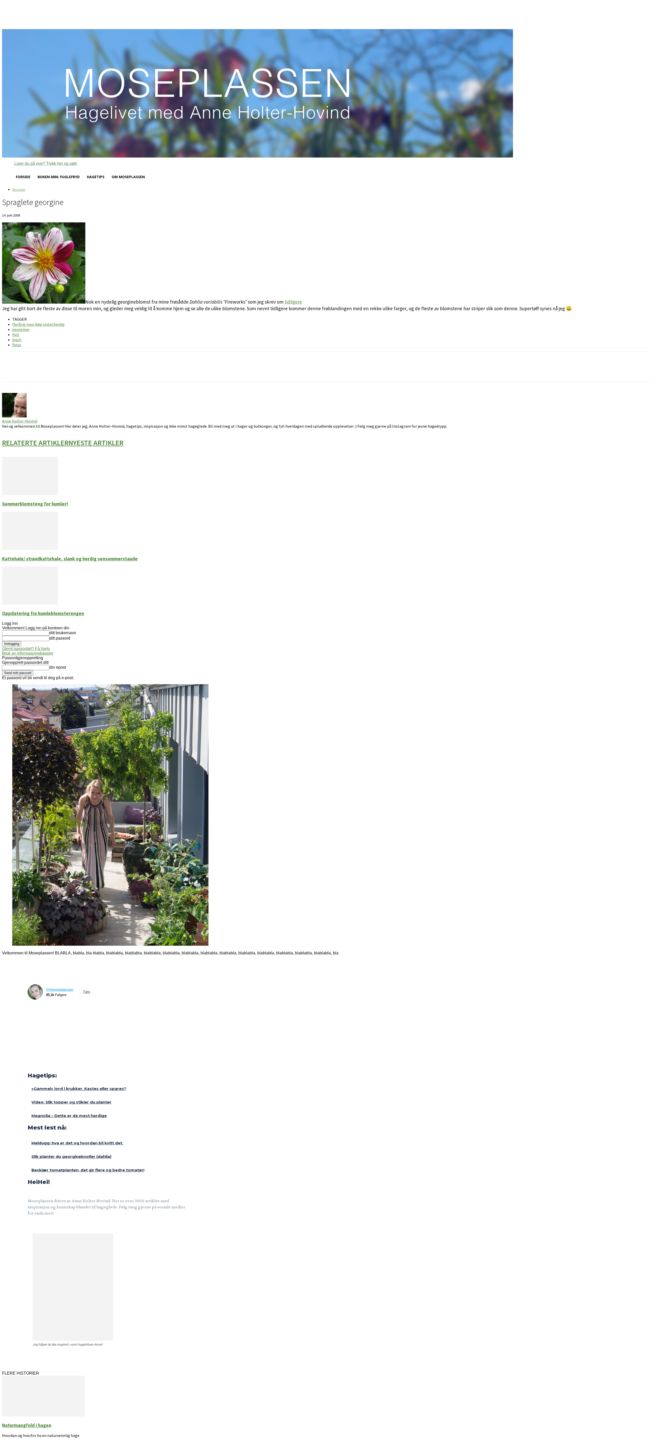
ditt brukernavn (62, 633)
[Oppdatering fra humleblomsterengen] (30, 603)
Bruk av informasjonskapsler (27, 653)
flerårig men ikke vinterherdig (38, 324)
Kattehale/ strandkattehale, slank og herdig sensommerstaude (70, 559)
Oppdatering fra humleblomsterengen (43, 613)
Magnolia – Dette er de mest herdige (69, 1115)
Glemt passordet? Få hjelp (26, 648)
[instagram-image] (36, 1012)
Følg (86, 992)
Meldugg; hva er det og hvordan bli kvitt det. (77, 1143)
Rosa (16, 344)
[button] (39, 164)
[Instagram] (43, 1227)
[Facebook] (31, 1227)
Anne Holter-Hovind (19, 421)
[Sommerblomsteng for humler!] (30, 493)
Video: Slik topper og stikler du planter (71, 1102)
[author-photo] (14, 416)
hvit (15, 334)
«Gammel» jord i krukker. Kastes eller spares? (78, 1088)
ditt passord (59, 638)
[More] (92, 371)
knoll (16, 339)
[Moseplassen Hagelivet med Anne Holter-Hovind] (327, 93)
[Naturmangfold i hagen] (43, 1415)
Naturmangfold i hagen (26, 1425)
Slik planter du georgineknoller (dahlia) (71, 1156)
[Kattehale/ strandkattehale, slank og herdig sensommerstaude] (30, 548)
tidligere (293, 302)
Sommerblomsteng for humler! (35, 504)
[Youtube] (55, 1227)
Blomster (18, 189)
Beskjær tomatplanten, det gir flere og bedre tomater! (87, 1170)
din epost (57, 667)
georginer (21, 329)
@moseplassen (59, 989)
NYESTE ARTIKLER (95, 442)
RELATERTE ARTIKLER (35, 442)
